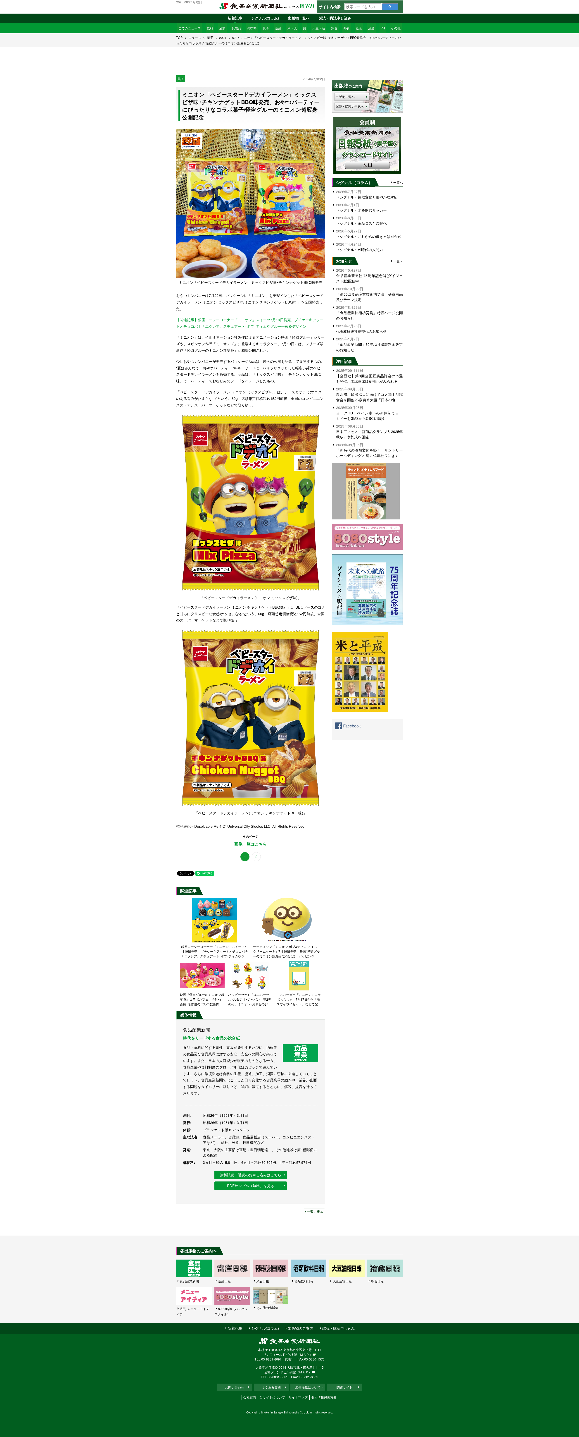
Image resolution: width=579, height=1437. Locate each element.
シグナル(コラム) (265, 18)
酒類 (222, 28)
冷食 (334, 28)
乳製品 (236, 28)
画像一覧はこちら (250, 844)
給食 (359, 28)
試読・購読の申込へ (350, 106)
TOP (179, 37)
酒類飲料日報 (303, 1281)
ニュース (194, 37)
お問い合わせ (234, 1387)
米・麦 (292, 28)
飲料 (210, 28)
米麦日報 (262, 1281)
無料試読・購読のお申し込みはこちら (250, 1174)
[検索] (390, 6)
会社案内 (249, 1397)
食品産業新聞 (189, 1281)
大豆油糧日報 (342, 1281)
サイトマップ (298, 1397)
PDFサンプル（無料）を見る (250, 1185)
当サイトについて (272, 1397)
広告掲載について (307, 1387)
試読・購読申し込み (335, 18)
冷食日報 (377, 1281)
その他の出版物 (267, 1307)
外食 (347, 28)
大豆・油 (318, 28)
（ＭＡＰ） (305, 1354)
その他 (396, 28)
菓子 (266, 28)
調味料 (251, 28)
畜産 (278, 28)
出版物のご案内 (300, 1328)
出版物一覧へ (299, 18)
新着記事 (235, 18)
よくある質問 (271, 1387)
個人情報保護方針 (324, 1397)
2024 (222, 37)
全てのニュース (189, 28)
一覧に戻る (315, 1211)
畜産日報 (224, 1281)
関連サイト (344, 1387)
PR (383, 28)
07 (234, 37)
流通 (371, 28)
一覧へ (398, 182)
